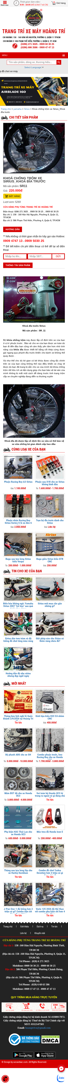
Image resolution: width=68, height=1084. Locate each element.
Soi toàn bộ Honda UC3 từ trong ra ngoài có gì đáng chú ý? (50, 796)
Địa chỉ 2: (10, 969)
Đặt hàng (14, 196)
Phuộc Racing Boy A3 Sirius (18, 481)
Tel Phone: (25, 961)
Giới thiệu (24, 926)
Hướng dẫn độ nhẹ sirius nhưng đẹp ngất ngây (18, 674)
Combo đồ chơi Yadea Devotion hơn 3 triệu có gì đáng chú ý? (50, 873)
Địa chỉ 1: (9, 945)
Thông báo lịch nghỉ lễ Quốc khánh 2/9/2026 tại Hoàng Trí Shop (18, 719)
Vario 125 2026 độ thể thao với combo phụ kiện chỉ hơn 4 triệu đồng (50, 911)
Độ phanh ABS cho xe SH (18, 754)
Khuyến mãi (39, 933)
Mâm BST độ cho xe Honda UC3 (18, 794)
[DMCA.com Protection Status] (50, 1039)
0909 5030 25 (34, 241)
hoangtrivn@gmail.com (37, 1027)
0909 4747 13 (13, 241)
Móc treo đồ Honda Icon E (50, 831)
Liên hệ (23, 933)
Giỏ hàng (61, 3)
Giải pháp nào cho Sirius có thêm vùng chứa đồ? (50, 639)
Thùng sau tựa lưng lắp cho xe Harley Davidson (18, 871)
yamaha (17, 109)
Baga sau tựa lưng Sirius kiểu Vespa (18, 560)
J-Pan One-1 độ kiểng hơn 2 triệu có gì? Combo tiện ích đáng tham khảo (18, 911)
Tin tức (54, 926)
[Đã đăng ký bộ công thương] (24, 1039)
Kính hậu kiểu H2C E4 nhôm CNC (50, 717)
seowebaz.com (20, 1062)
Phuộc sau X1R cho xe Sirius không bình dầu (49, 483)
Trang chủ (6, 109)
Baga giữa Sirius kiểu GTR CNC (49, 560)
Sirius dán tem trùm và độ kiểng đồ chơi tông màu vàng (18, 639)
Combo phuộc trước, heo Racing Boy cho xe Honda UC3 (50, 757)
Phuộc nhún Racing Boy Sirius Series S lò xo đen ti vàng (18, 523)
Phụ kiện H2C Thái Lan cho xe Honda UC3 (18, 833)
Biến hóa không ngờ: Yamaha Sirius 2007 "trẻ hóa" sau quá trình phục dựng (18, 606)
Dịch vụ (40, 926)
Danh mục (5, 5)
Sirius (27, 109)
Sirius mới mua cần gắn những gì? (50, 605)
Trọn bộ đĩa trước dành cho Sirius (50, 521)
